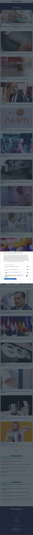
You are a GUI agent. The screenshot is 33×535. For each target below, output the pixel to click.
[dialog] (16, 267)
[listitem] (16, 264)
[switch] (27, 266)
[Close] (31, 253)
